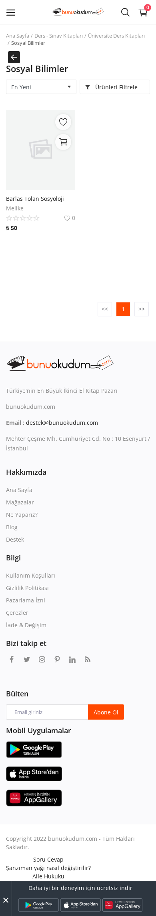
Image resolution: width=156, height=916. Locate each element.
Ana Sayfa (17, 35)
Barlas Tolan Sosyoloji (35, 198)
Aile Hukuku (48, 876)
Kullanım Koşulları (30, 575)
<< (105, 309)
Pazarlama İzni (25, 600)
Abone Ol (106, 712)
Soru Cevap (48, 859)
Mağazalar (20, 502)
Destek (15, 539)
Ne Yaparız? (22, 514)
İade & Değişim (26, 625)
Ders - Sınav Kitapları (58, 35)
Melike (15, 208)
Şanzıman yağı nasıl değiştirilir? (48, 868)
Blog (12, 527)
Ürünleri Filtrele (116, 87)
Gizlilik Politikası (27, 588)
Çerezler (17, 612)
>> (141, 309)
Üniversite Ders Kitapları (116, 35)
